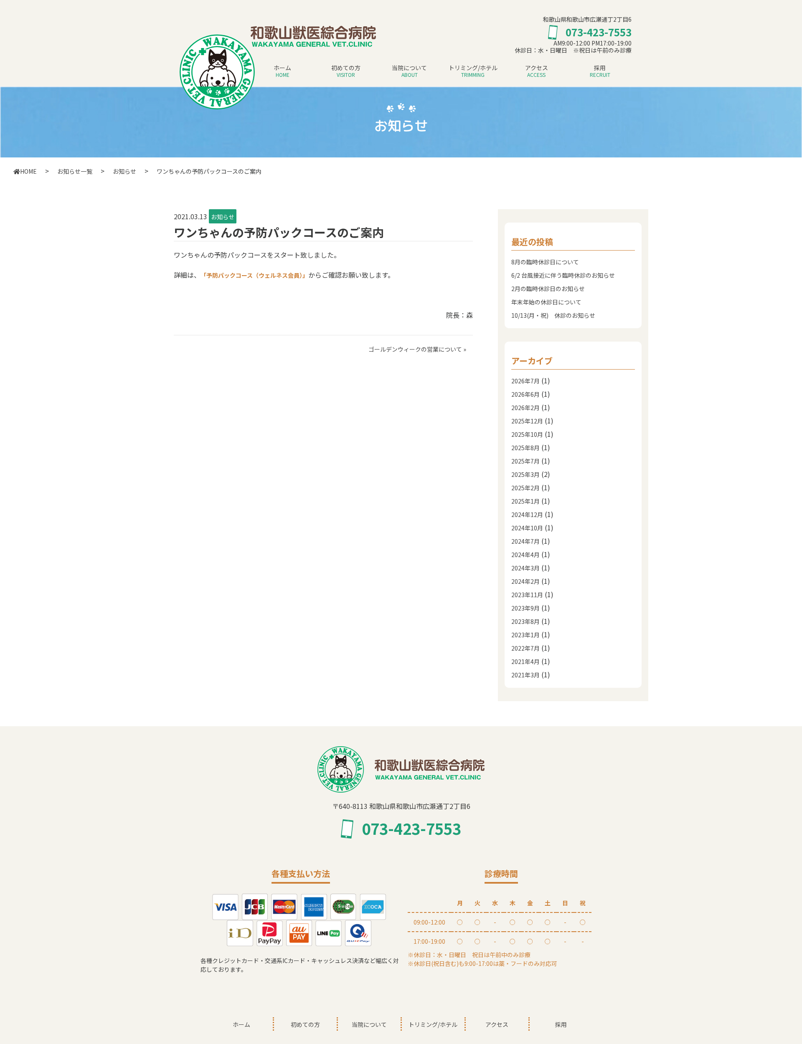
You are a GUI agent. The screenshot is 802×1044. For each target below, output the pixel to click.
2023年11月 (527, 594)
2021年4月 (525, 661)
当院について (409, 70)
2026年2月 (525, 407)
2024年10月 (527, 528)
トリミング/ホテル (473, 70)
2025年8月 (525, 447)
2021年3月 (525, 675)
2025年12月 (527, 421)
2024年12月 (527, 514)
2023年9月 (525, 608)
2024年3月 (525, 568)
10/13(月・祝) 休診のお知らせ (553, 315)
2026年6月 (525, 394)
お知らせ (222, 217)
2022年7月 (525, 648)
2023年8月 (525, 621)
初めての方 (345, 70)
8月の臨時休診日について (545, 262)
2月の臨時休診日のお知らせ (548, 288)
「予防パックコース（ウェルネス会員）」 (254, 275)
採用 (600, 70)
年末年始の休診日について (546, 302)
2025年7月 (525, 461)
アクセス (536, 70)
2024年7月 (525, 541)
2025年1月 (525, 501)
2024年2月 (525, 581)
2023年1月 (525, 635)
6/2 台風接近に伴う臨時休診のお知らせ (563, 275)
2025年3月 (525, 474)
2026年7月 (525, 381)
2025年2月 (525, 488)
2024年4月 (525, 554)
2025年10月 (527, 434)
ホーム (282, 70)
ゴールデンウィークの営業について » (417, 349)
